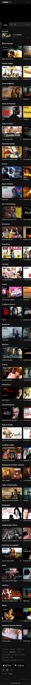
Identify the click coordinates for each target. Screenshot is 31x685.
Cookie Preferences (15, 683)
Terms (19, 652)
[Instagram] (3, 670)
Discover (12, 649)
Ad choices (5, 657)
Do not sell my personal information (13, 660)
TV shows (5, 652)
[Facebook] (7, 670)
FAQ (11, 657)
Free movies (20, 649)
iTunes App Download (7, 665)
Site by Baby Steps (24, 679)
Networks (12, 652)
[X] (11, 670)
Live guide (5, 649)
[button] (15, 36)
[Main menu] (28, 2)
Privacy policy (6, 654)
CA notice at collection (19, 654)
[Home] (7, 2)
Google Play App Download (19, 665)
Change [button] (10, 673)
